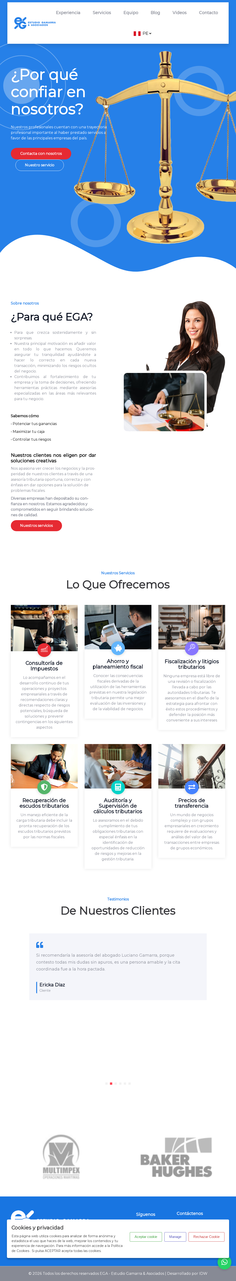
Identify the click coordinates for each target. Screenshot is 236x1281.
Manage (175, 1237)
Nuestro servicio (39, 165)
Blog (155, 12)
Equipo (131, 12)
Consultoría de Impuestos (44, 666)
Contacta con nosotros (41, 153)
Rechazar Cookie (206, 1237)
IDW (203, 1273)
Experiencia (68, 12)
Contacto (208, 12)
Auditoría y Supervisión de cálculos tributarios (118, 806)
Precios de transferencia (192, 803)
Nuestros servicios (36, 525)
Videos (180, 12)
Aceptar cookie (146, 1237)
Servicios (102, 12)
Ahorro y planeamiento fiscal (118, 664)
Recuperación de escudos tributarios (44, 803)
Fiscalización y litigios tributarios (192, 664)
